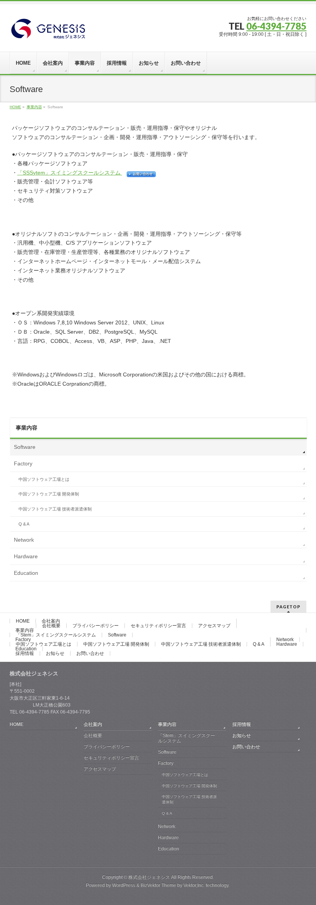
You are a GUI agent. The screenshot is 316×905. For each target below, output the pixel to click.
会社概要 (51, 625)
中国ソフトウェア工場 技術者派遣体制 (55, 509)
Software (24, 447)
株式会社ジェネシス (149, 877)
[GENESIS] (48, 31)
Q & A (23, 524)
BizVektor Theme (158, 885)
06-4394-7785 (276, 26)
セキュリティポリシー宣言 (158, 625)
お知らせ (55, 653)
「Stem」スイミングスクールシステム (56, 635)
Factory (23, 463)
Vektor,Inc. (194, 885)
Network (24, 540)
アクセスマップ (214, 625)
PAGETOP (288, 606)
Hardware (26, 556)
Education (26, 573)
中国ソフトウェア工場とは (43, 479)
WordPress (123, 885)
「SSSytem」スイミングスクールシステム (69, 173)
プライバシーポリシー (95, 625)
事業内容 (26, 428)
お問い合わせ (90, 653)
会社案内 (51, 621)
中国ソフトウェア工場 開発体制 (48, 494)
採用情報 (24, 653)
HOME (23, 621)
